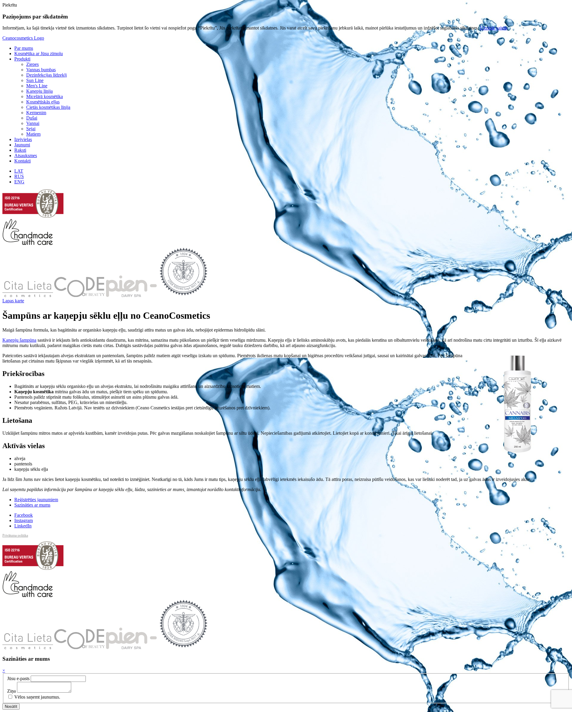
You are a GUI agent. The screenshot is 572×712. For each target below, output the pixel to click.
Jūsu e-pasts (18, 678)
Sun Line (34, 80)
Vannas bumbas (41, 69)
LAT (18, 171)
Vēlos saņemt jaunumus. (36, 696)
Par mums (23, 48)
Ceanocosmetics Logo (23, 38)
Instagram (23, 520)
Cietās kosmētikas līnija (48, 107)
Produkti (22, 58)
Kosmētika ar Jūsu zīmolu (38, 53)
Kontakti (22, 160)
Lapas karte (13, 300)
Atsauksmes (25, 155)
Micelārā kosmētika (44, 96)
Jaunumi (22, 144)
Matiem (33, 134)
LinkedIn (23, 525)
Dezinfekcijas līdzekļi (46, 75)
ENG (19, 181)
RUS (19, 176)
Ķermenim (36, 112)
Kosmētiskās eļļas (43, 101)
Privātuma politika (15, 535)
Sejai (30, 128)
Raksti (20, 150)
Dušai (31, 117)
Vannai (32, 123)
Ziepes (32, 64)
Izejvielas (23, 139)
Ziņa (11, 691)
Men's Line (36, 85)
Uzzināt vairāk (493, 27)
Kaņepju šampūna (19, 340)
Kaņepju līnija (39, 91)
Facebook (23, 515)
